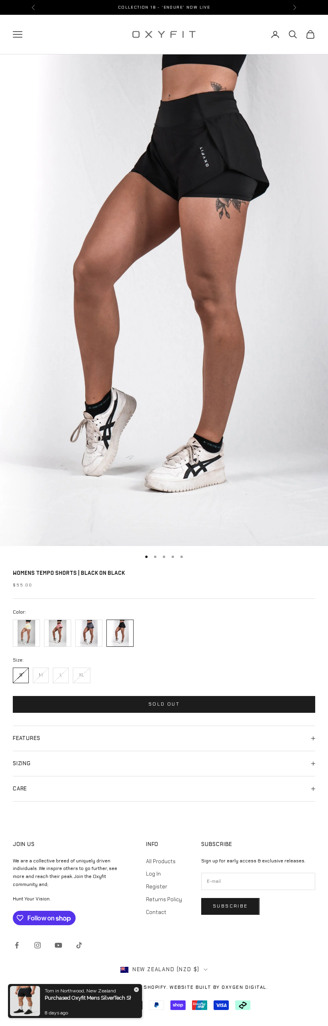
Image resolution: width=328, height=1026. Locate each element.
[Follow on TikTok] (79, 945)
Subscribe (230, 906)
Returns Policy (164, 899)
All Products (161, 861)
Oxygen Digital (244, 987)
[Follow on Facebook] (17, 945)
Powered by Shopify (136, 987)
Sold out (164, 704)
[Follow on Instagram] (38, 945)
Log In (153, 873)
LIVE (205, 7)
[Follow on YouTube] (58, 945)
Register (156, 886)
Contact (156, 912)
